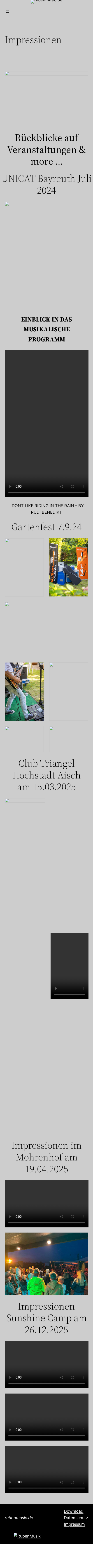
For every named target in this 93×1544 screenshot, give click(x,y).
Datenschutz (76, 1517)
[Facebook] (27, 1536)
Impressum (74, 1524)
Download (73, 1511)
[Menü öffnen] (7, 11)
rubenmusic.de (19, 1517)
